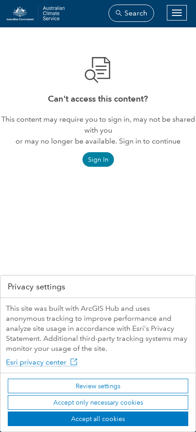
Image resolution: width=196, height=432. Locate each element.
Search (135, 13)
